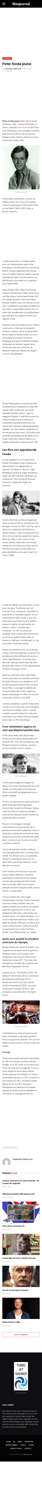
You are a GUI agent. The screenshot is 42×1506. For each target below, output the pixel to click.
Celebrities (7, 58)
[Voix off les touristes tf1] (21, 1212)
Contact (28, 1448)
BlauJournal (28, 1454)
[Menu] (3, 4)
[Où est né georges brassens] (21, 1276)
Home (8, 1442)
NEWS (20, 1442)
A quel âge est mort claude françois (19, 1258)
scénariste (26, 127)
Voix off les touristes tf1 (13, 1226)
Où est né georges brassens (15, 1290)
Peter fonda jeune (10, 1148)
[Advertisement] (21, 35)
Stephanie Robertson (12, 69)
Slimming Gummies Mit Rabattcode (18, 1194)
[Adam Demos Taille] (21, 1308)
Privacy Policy (16, 1448)
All (14, 1442)
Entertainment (11, 1445)
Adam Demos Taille (11, 1322)
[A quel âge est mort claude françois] (21, 1244)
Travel (31, 1445)
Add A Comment (21, 1335)
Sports (23, 1445)
